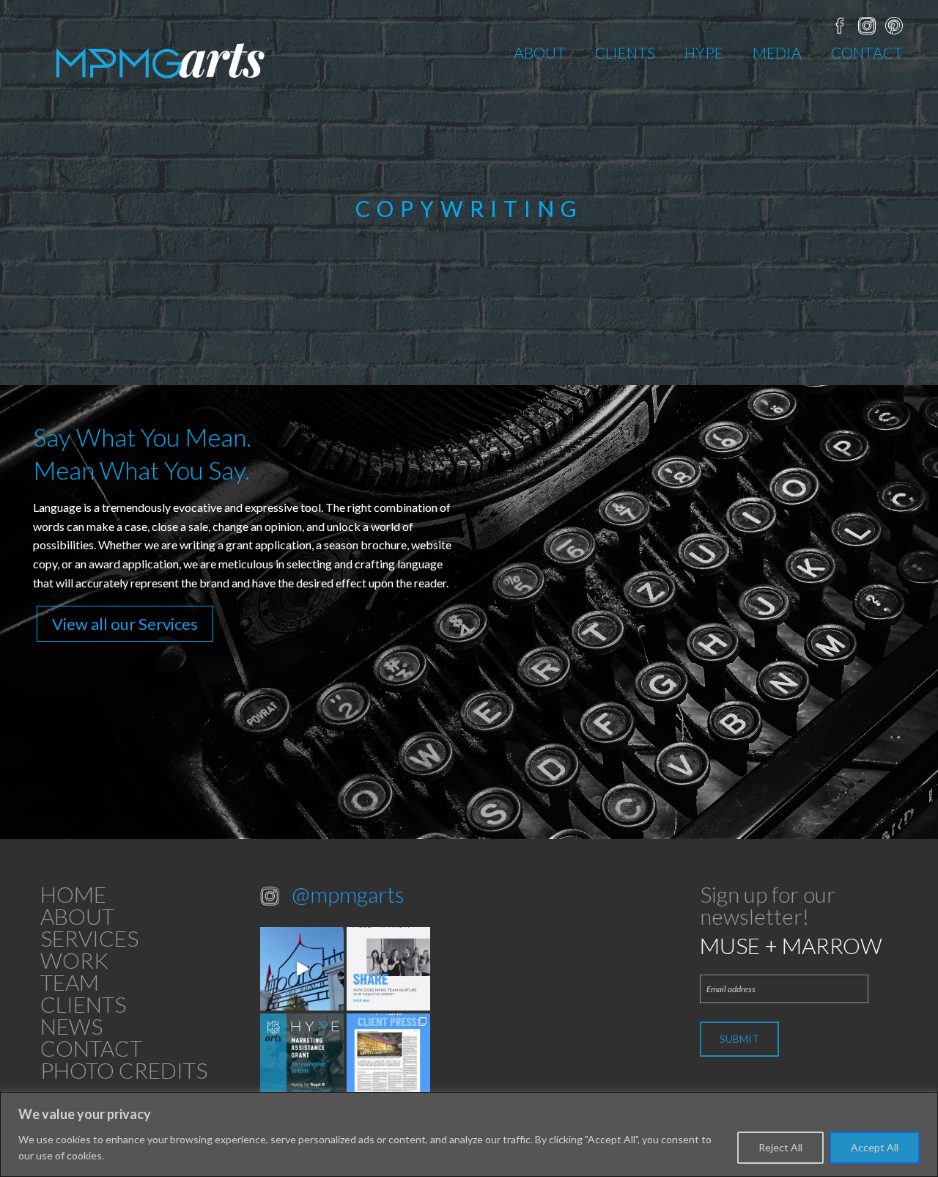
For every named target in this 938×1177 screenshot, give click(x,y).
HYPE (703, 52)
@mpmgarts (348, 894)
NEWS (71, 1026)
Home (73, 894)
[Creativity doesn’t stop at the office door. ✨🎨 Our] (388, 969)
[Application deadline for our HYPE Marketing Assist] (302, 1055)
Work (74, 960)
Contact (867, 52)
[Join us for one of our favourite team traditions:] (302, 969)
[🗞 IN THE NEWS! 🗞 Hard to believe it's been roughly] (388, 1055)
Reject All (780, 1147)
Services (89, 938)
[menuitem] (539, 52)
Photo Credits (123, 1070)
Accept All (874, 1147)
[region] (469, 1134)
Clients (625, 52)
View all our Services (125, 624)
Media (777, 52)
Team (69, 982)
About (540, 52)
